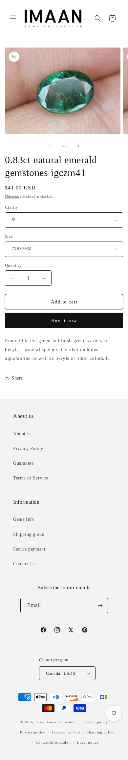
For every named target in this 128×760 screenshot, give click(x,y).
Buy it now (64, 320)
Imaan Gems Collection (55, 722)
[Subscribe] (100, 605)
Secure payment (29, 549)
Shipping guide (28, 534)
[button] (13, 18)
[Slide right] (78, 146)
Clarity (11, 207)
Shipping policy (101, 732)
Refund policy (95, 722)
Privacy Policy (28, 448)
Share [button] (17, 378)
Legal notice (87, 742)
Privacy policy (32, 732)
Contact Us (24, 563)
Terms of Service (30, 478)
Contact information (53, 742)
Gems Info (23, 519)
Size (9, 236)
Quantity (13, 265)
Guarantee (23, 463)
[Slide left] (49, 146)
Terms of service (66, 732)
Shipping (12, 196)
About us (22, 433)
